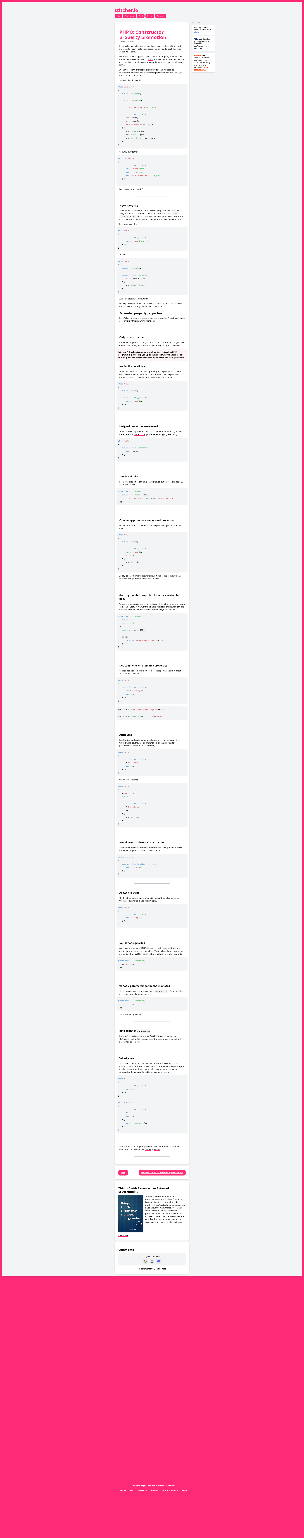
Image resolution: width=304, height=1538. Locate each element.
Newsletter (129, 16)
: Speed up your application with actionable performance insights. (203, 44)
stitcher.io (126, 10)
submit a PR (161, 1485)
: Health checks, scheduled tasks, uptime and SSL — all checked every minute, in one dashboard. (203, 62)
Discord (154, 1490)
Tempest (160, 16)
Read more (123, 1235)
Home (123, 1490)
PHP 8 (150, 59)
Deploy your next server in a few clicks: (202, 29)
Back (123, 1172)
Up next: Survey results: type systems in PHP (162, 1172)
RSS (131, 1490)
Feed (141, 16)
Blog (118, 16)
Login (185, 1490)
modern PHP (139, 434)
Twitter (148, 1149)
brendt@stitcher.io (175, 357)
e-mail (157, 1149)
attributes (141, 740)
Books (149, 16)
